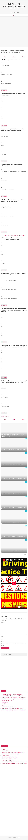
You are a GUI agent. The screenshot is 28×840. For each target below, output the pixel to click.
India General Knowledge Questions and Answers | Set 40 (12, 435)
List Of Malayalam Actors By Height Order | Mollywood (13, 697)
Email (2, 639)
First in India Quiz (5, 750)
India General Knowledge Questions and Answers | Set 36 (13, 493)
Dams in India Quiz (6, 755)
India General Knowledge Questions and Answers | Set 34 (13, 522)
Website (2, 641)
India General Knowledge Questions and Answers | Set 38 (13, 465)
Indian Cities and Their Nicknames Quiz (10, 754)
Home (14, 56)
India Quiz (4, 703)
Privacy (3, 749)
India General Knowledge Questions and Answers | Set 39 (13, 450)
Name (2, 636)
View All (25, 554)
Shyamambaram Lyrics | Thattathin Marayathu (12, 694)
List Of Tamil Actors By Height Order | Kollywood (12, 695)
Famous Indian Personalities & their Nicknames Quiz (13, 752)
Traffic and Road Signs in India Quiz (14, 235)
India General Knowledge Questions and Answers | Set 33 (13, 537)
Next (23, 56)
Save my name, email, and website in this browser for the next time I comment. (13, 644)
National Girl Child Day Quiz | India (9, 757)
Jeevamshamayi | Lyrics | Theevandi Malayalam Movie (13, 710)
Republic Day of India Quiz (7, 760)
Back (5, 56)
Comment (3, 622)
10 (8, 416)
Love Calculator (5, 702)
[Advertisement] (14, 32)
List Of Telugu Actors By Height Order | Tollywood (12, 708)
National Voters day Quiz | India (9, 707)
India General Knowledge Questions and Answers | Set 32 (13, 551)
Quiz (26, 438)
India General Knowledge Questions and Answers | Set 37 (13, 479)
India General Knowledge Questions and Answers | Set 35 (13, 508)
